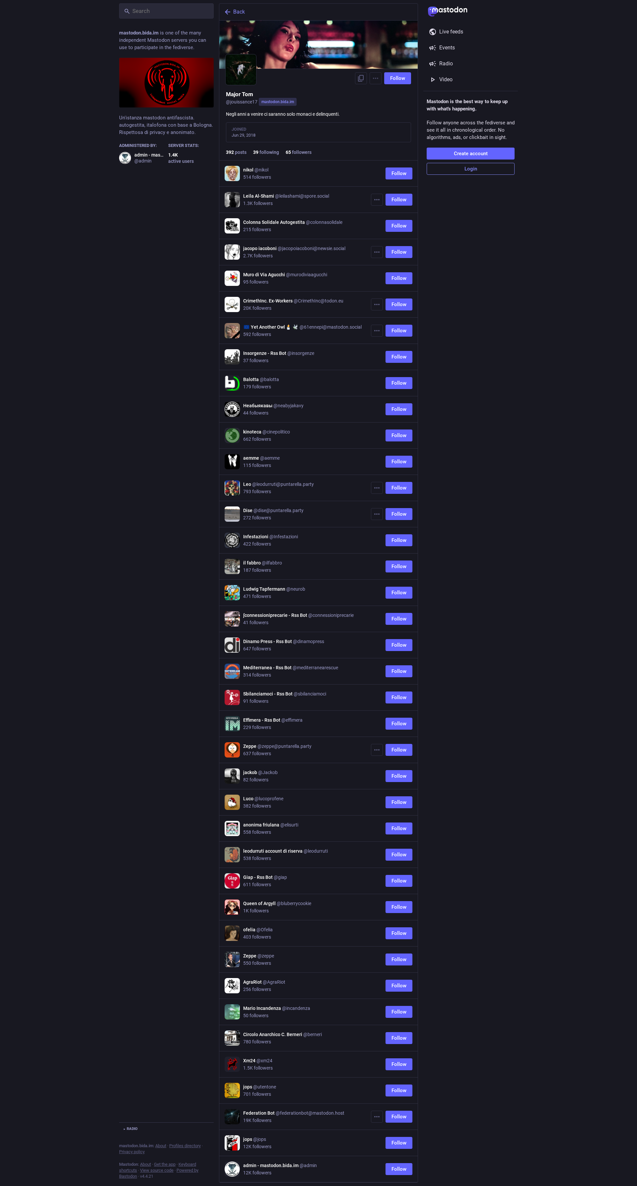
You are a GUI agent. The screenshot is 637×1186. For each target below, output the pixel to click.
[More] (377, 200)
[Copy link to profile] (361, 78)
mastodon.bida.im (277, 101)
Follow (397, 78)
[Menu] (376, 78)
